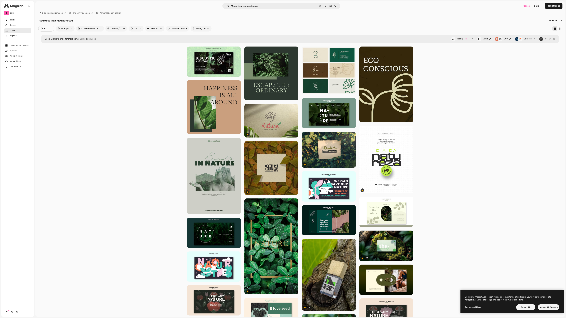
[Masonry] (554, 28)
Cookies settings (473, 307)
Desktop (463, 39)
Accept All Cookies (548, 307)
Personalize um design (110, 13)
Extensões (528, 39)
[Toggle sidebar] (29, 6)
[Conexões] (6, 312)
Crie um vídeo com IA (83, 13)
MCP (506, 39)
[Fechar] (554, 39)
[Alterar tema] (17, 312)
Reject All (525, 307)
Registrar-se (553, 6)
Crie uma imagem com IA (54, 13)
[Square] (560, 28)
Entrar (537, 6)
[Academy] (11, 312)
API (546, 39)
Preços (526, 6)
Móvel (485, 39)
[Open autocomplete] (227, 6)
